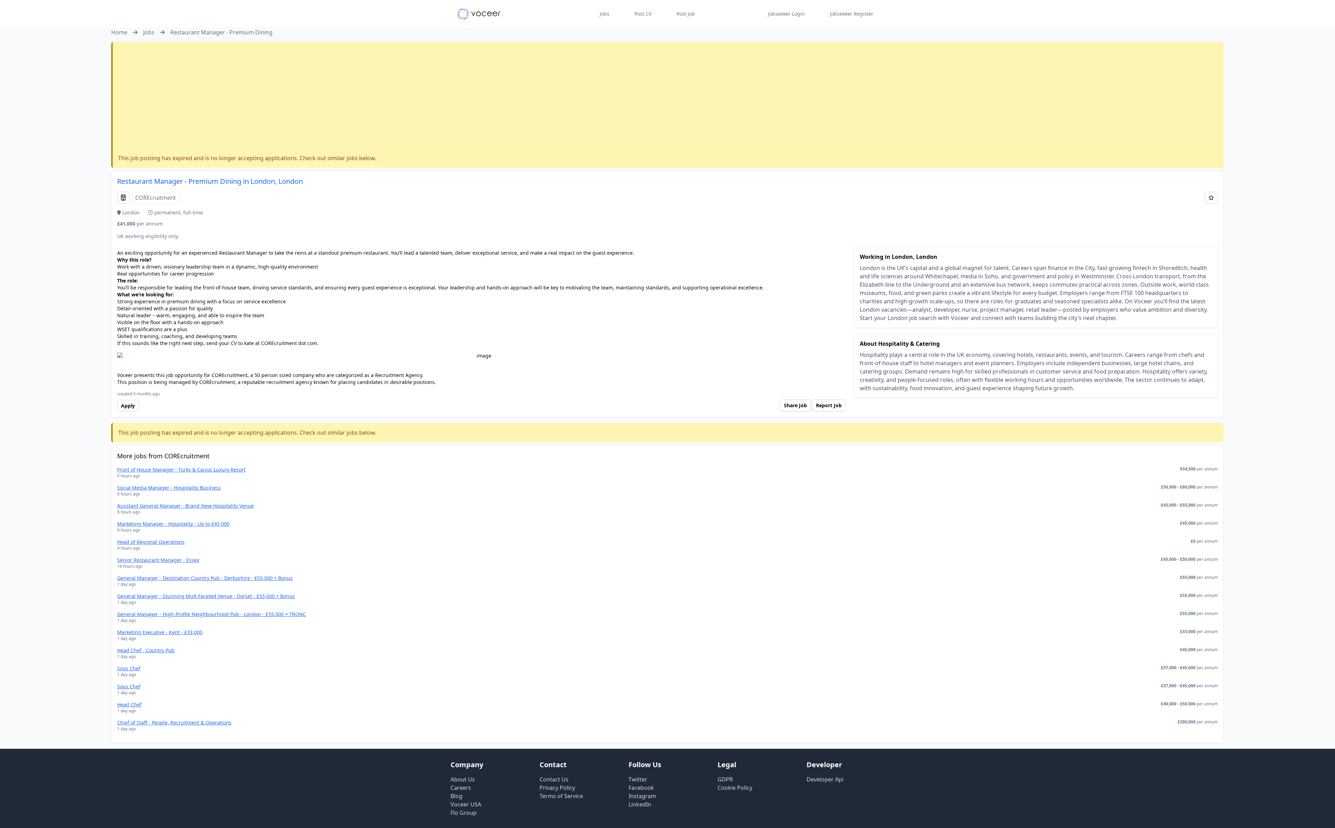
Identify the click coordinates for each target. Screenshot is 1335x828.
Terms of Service (561, 796)
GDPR (725, 779)
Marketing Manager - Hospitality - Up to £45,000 (173, 523)
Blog (456, 796)
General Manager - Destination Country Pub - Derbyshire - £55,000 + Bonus (205, 578)
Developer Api (825, 779)
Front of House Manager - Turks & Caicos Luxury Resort (181, 469)
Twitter (638, 779)
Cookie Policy (735, 788)
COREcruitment (155, 198)
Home (119, 32)
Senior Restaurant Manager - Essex (158, 560)
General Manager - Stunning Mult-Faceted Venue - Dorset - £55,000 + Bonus (206, 596)
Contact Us (554, 779)
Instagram (642, 796)
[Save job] (1211, 198)
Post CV (643, 13)
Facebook (641, 788)
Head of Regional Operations (151, 542)
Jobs (604, 13)
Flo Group (464, 813)
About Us (463, 779)
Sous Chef (128, 668)
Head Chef (129, 704)
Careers (461, 788)
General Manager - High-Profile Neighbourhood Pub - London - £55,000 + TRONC (211, 614)
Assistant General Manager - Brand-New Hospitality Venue (185, 505)
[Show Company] (123, 198)
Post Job (686, 13)
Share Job (795, 405)
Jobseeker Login (786, 13)
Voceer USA (466, 804)
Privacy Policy (557, 788)
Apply (128, 405)
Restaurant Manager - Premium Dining (221, 32)
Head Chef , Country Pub (146, 650)
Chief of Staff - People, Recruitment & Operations (174, 722)
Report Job (829, 405)
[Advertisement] (668, 99)
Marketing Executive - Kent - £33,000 (159, 632)
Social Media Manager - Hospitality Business (169, 487)
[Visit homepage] (479, 14)
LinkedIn (640, 804)
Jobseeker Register (851, 13)
